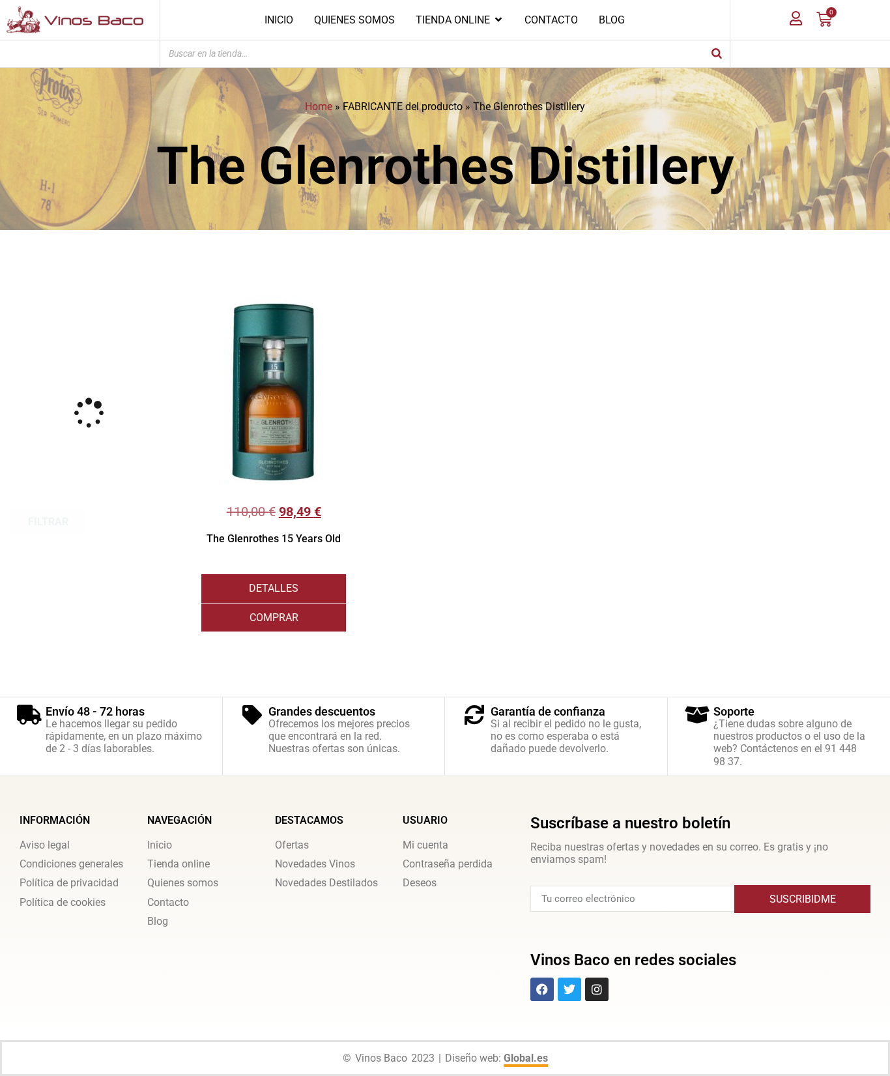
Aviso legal (45, 845)
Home (318, 106)
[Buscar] (717, 53)
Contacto (168, 902)
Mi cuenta (425, 845)
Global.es (526, 1058)
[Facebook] (542, 989)
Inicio (159, 845)
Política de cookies (63, 902)
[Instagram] (597, 989)
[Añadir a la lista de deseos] (336, 305)
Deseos (420, 883)
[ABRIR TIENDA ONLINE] (498, 19)
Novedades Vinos (315, 864)
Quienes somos (182, 883)
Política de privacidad (69, 883)
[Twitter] (569, 989)
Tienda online (178, 864)
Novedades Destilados (326, 883)
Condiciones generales (71, 864)
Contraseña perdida (448, 864)
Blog (157, 921)
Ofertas (292, 845)
